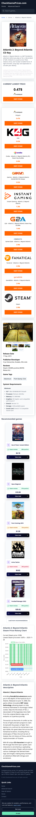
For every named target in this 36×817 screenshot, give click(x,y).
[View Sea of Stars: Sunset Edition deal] (18, 432)
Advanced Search (14, 6)
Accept (18, 813)
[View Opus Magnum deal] (18, 471)
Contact (3, 796)
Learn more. (17, 805)
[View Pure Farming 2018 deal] (18, 510)
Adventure (7, 379)
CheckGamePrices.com (13, 2)
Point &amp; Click (20, 379)
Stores (3, 794)
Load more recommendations (18, 620)
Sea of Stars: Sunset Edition (20, 445)
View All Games (6, 791)
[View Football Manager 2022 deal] (18, 588)
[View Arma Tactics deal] (18, 549)
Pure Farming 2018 (17, 523)
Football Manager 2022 (18, 601)
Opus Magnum (16, 484)
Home (3, 6)
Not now (18, 809)
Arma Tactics (15, 562)
